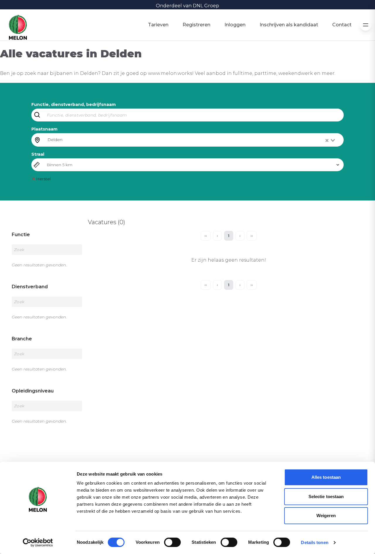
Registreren (196, 25)
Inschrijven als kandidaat (289, 25)
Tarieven (158, 25)
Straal (37, 154)
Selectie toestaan (326, 496)
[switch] (172, 542)
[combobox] (192, 140)
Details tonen (314, 542)
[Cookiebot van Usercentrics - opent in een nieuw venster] (38, 542)
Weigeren (326, 515)
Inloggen (235, 25)
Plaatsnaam (44, 129)
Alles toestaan (326, 477)
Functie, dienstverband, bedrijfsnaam (73, 104)
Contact (342, 25)
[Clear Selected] (326, 140)
